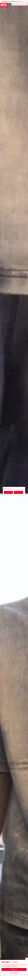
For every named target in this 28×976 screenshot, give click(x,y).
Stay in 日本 (14, 969)
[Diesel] (4, 5)
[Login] (19, 4)
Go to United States (14, 973)
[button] (14, 1)
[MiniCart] (23, 4)
